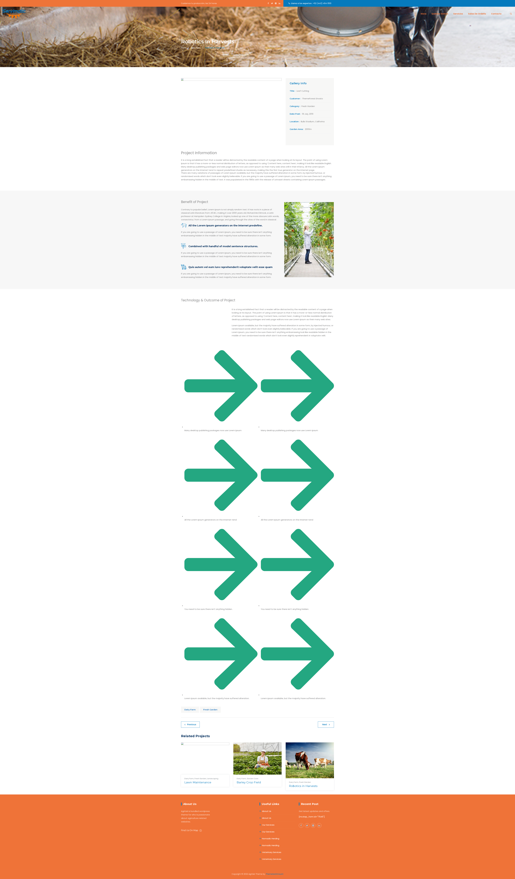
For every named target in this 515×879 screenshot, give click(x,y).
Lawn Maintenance (197, 782)
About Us (266, 811)
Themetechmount (274, 874)
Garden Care (252, 778)
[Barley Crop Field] (254, 760)
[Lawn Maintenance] (202, 760)
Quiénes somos (439, 13)
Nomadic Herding (270, 838)
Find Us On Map (190, 830)
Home (184, 48)
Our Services (268, 824)
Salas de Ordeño (477, 13)
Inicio (423, 13)
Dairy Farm (190, 709)
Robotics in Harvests (303, 786)
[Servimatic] (14, 14)
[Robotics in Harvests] (306, 762)
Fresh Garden (210, 709)
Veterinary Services (271, 852)
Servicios (458, 13)
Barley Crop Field (249, 782)
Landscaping (212, 778)
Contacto (496, 13)
